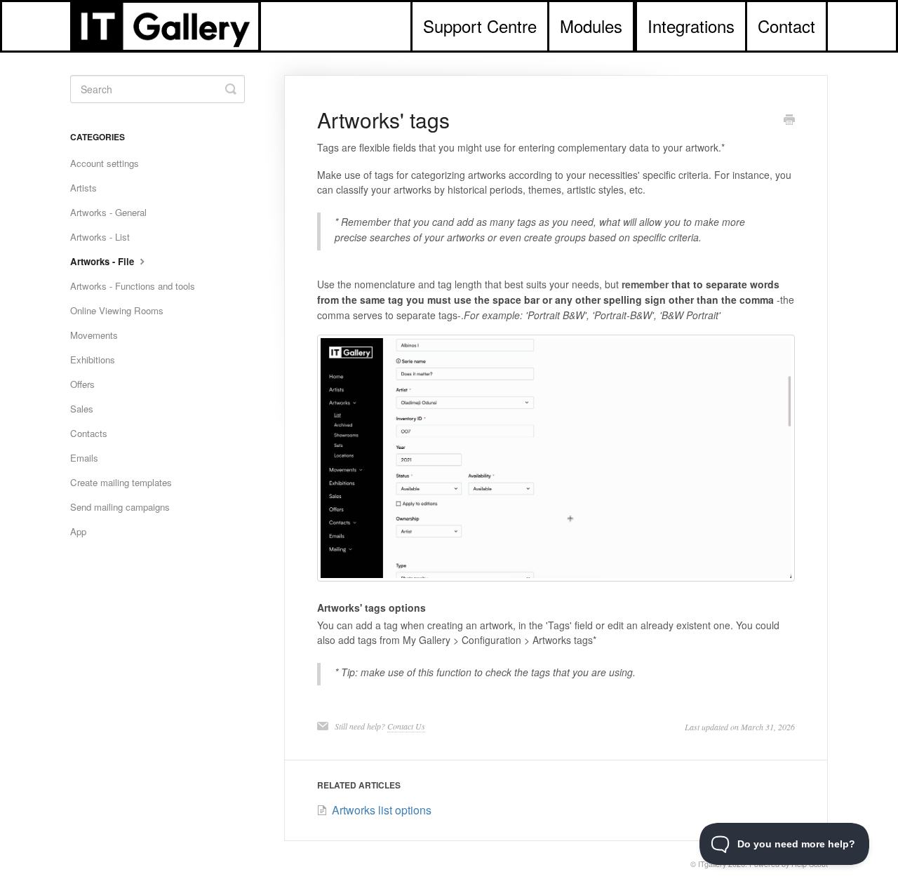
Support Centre (480, 26)
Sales (81, 408)
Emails (84, 457)
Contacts (88, 433)
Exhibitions (92, 359)
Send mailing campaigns (120, 506)
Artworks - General (108, 212)
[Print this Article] (789, 120)
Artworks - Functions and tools (132, 286)
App (78, 531)
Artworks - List (100, 236)
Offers (82, 384)
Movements (94, 335)
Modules (591, 26)
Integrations (691, 26)
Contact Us (406, 726)
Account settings (104, 163)
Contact (786, 26)
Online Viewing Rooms (116, 310)
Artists (83, 187)
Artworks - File (103, 261)
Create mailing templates (121, 482)
